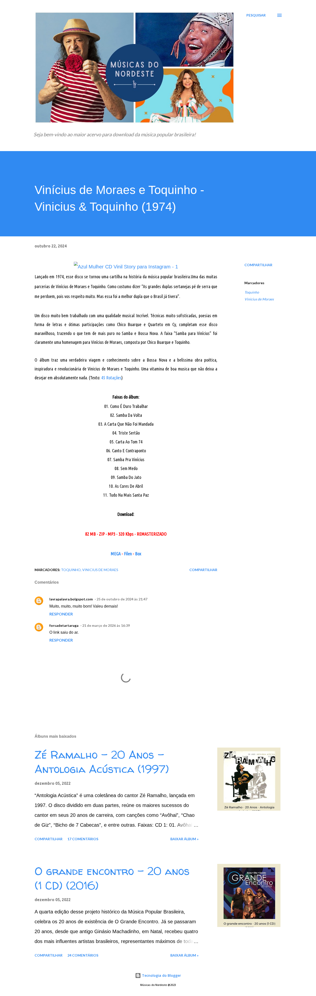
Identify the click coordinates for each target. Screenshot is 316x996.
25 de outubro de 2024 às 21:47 (122, 599)
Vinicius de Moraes (259, 299)
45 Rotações (111, 377)
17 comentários (82, 839)
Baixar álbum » (184, 839)
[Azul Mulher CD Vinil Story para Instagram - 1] (126, 266)
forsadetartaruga (64, 625)
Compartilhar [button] (258, 265)
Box (138, 553)
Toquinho (251, 292)
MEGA (116, 553)
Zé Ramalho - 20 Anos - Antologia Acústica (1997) (102, 762)
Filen (128, 553)
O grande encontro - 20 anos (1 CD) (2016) (112, 878)
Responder (61, 614)
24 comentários (82, 955)
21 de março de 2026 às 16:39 (106, 625)
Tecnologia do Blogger (161, 975)
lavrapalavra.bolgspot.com (71, 599)
